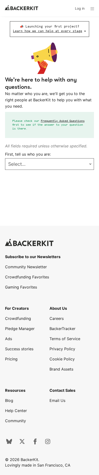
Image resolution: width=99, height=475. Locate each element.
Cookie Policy (62, 359)
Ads (8, 338)
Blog (9, 400)
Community (15, 420)
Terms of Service (65, 338)
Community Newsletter (26, 266)
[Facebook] (35, 443)
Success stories (19, 348)
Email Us (57, 400)
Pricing (11, 359)
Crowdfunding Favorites (27, 277)
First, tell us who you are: (28, 154)
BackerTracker (62, 328)
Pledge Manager (20, 328)
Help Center (16, 410)
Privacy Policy (62, 348)
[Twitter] (22, 443)
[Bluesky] (9, 443)
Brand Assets (61, 369)
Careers (57, 318)
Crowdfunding (18, 318)
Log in (80, 8)
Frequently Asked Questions (63, 121)
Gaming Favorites (21, 287)
